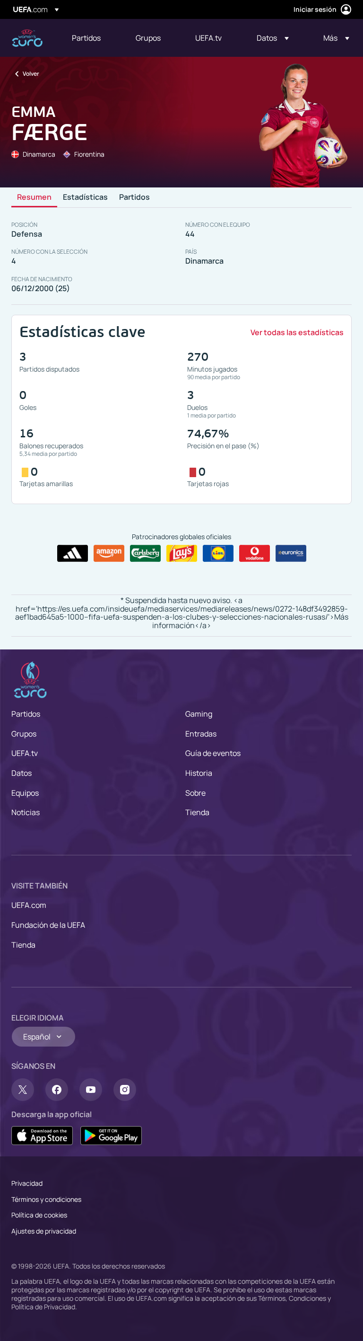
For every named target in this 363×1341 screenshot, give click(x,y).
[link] (86, 38)
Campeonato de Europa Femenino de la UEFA (27, 38)
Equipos (25, 793)
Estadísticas (85, 197)
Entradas (200, 733)
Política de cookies (39, 1214)
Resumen (34, 197)
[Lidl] (218, 553)
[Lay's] (181, 553)
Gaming (198, 714)
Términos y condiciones (46, 1199)
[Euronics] (291, 553)
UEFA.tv (24, 753)
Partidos (134, 197)
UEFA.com (28, 905)
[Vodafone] (254, 553)
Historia (198, 773)
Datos (21, 773)
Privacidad (27, 1183)
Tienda (197, 812)
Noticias (25, 812)
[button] (273, 38)
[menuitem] (92, 38)
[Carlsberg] (145, 553)
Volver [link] (31, 74)
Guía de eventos (213, 753)
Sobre (195, 793)
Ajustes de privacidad (43, 1230)
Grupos (23, 733)
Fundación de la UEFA (48, 925)
